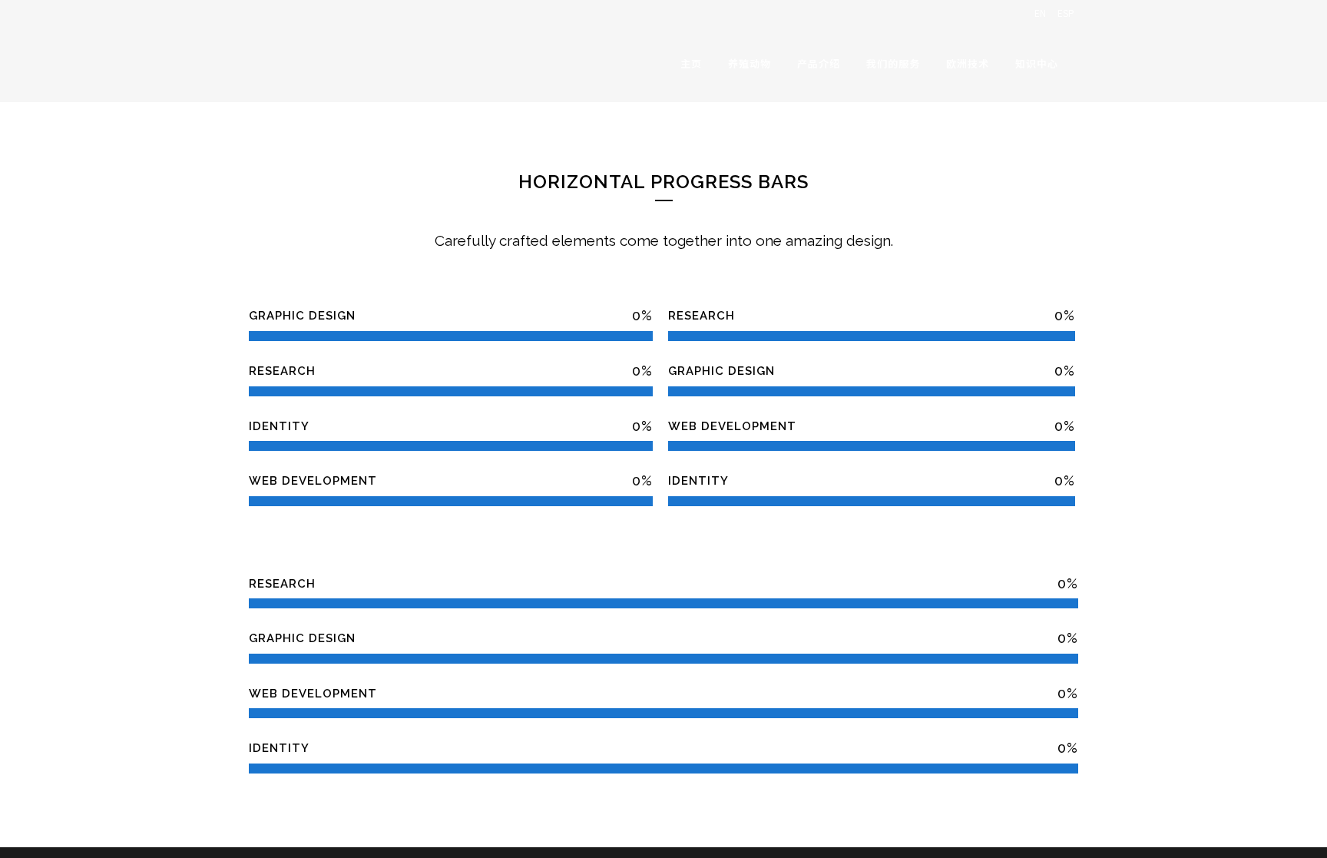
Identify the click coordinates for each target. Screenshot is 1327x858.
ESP (1065, 12)
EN (1040, 12)
